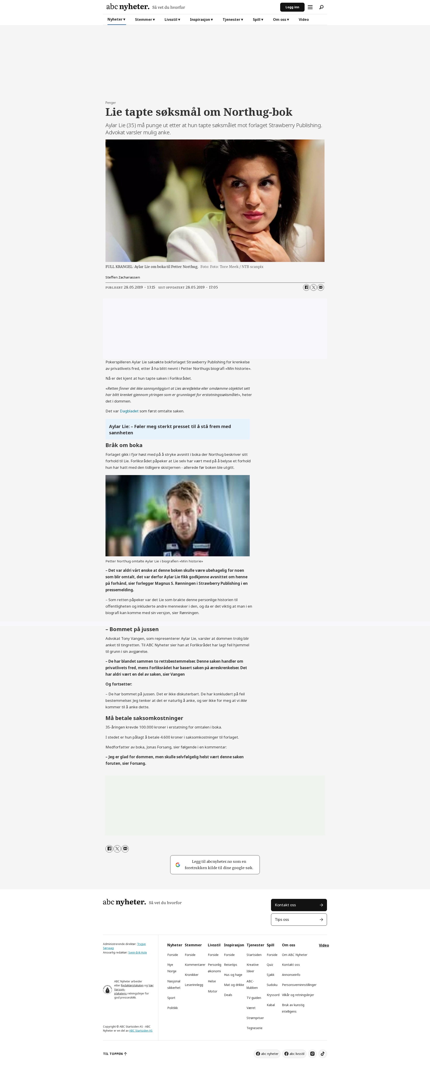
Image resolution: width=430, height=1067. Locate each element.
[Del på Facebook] (306, 287)
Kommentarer (195, 964)
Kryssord (273, 995)
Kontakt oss (285, 904)
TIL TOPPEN (113, 1054)
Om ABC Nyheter (294, 955)
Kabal (271, 1005)
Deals (228, 995)
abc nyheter (269, 1054)
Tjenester (231, 19)
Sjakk (270, 975)
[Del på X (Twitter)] (313, 287)
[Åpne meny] (310, 7)
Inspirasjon (200, 19)
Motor (212, 991)
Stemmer (143, 19)
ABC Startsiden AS (141, 1031)
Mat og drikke (234, 985)
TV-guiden (254, 998)
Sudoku (272, 985)
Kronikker (191, 975)
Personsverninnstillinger (299, 985)
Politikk (172, 1008)
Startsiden (254, 955)
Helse (212, 981)
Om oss (279, 19)
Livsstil (171, 19)
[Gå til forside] (192, 7)
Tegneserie (254, 1028)
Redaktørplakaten (132, 985)
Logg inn (292, 7)
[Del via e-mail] (320, 287)
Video (304, 19)
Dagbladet (129, 411)
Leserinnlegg (194, 985)
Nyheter (115, 19)
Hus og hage (233, 975)
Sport (171, 998)
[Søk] (321, 7)
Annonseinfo (291, 975)
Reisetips (230, 964)
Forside (172, 955)
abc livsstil (297, 1054)
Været (251, 1008)
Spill (256, 19)
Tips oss (282, 919)
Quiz (270, 964)
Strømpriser (255, 1018)
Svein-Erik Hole (137, 952)
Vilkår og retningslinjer (298, 995)
